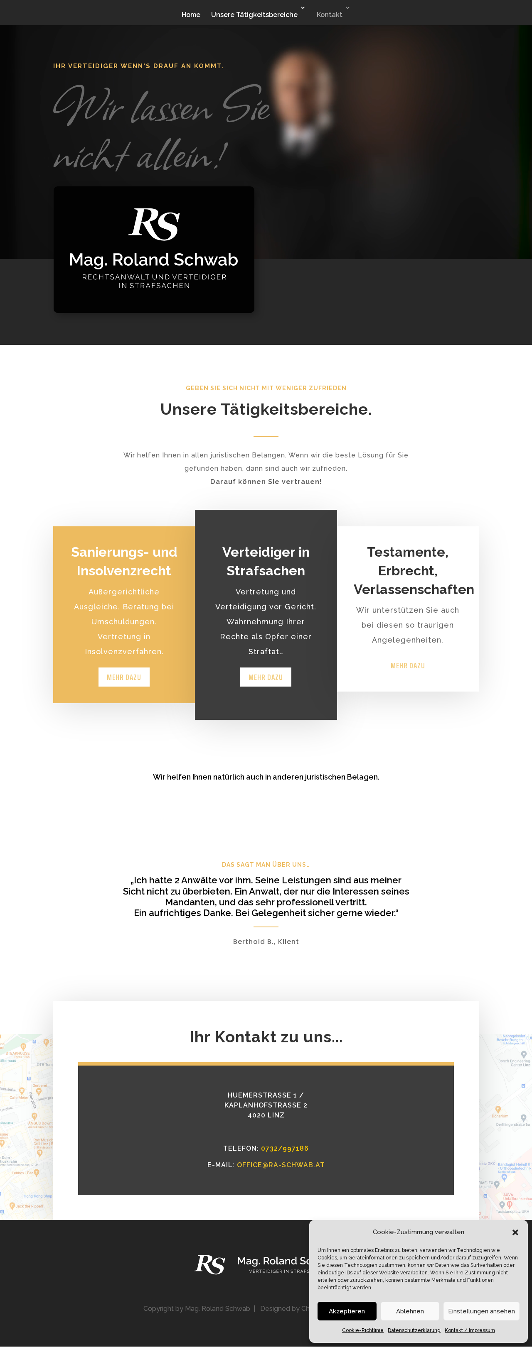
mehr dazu (124, 677)
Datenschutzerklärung (414, 1330)
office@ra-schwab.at (281, 1165)
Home (191, 15)
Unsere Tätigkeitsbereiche (254, 15)
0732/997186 (285, 1148)
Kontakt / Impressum (470, 1330)
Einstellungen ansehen (481, 1311)
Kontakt (329, 15)
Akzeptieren (347, 1311)
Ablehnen (410, 1311)
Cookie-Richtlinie (363, 1330)
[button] (515, 1232)
